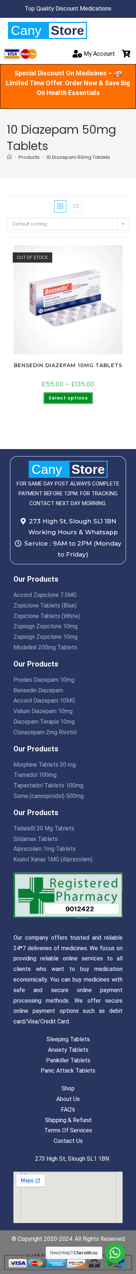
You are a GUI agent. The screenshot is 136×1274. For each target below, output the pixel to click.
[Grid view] (60, 206)
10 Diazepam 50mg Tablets (78, 157)
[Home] (9, 157)
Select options (68, 398)
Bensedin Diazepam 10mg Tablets (68, 365)
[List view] (76, 206)
